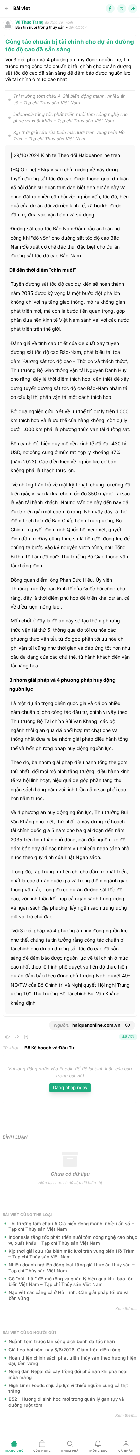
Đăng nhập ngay (70, 1087)
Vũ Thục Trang (29, 22)
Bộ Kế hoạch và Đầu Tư (49, 1047)
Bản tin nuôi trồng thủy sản (40, 27)
